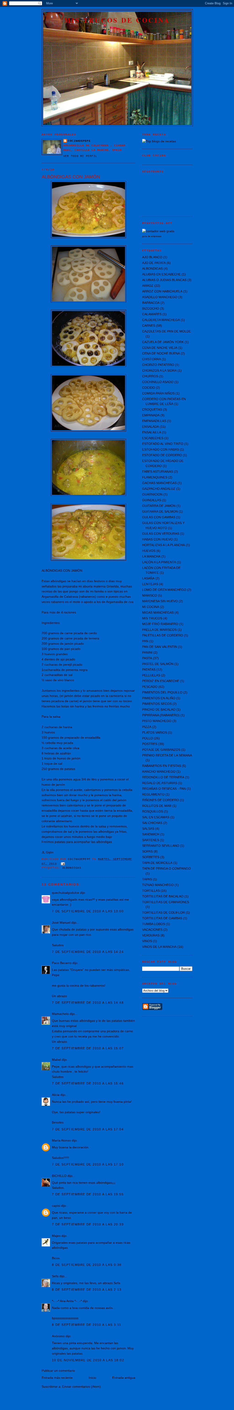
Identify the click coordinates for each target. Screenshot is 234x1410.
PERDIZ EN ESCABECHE (160, 681)
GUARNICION (152, 494)
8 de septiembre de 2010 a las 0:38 (87, 1265)
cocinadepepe (79, 141)
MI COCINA (150, 607)
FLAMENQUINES (154, 477)
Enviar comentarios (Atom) (81, 1386)
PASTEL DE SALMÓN (157, 664)
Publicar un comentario (58, 1370)
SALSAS (148, 828)
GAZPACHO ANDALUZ (158, 488)
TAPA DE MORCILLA (157, 863)
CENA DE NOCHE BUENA (161, 353)
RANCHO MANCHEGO (159, 771)
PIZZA (146, 727)
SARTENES (150, 840)
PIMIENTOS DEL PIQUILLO (162, 692)
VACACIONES (152, 929)
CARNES (148, 325)
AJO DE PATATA (154, 263)
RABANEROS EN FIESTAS (161, 766)
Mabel (56, 1059)
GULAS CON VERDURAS (160, 533)
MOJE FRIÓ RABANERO (160, 624)
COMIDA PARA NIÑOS (158, 393)
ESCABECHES (152, 438)
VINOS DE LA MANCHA (159, 947)
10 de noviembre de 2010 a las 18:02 (88, 1360)
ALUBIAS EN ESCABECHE (161, 274)
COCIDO (148, 387)
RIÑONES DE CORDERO (160, 800)
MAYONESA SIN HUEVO (160, 601)
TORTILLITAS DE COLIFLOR (163, 912)
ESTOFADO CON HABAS (160, 449)
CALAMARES (152, 314)
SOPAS (147, 851)
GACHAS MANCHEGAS (159, 483)
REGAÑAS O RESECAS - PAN (164, 788)
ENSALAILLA (151, 432)
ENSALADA (150, 426)
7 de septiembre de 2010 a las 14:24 (88, 952)
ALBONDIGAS (71, 868)
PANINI (147, 652)
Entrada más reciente (57, 1377)
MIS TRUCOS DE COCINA (117, 20)
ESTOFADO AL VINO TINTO (162, 444)
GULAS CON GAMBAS (158, 517)
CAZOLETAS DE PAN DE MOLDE (166, 331)
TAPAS (147, 879)
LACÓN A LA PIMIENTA (159, 562)
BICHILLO (59, 1176)
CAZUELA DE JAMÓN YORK (163, 342)
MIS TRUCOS (152, 618)
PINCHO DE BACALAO (159, 709)
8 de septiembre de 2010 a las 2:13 (87, 1289)
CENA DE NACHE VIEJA (159, 347)
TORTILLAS (151, 890)
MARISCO (149, 595)
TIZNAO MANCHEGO (158, 885)
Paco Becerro (62, 963)
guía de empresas (151, 236)
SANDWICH (150, 834)
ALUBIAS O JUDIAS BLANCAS (164, 280)
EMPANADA (151, 415)
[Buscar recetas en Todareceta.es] (159, 141)
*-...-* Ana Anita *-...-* (67, 1301)
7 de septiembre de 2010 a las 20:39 (88, 1224)
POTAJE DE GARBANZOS (161, 749)
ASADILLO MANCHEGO (159, 297)
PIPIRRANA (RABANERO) (161, 715)
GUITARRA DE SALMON (160, 511)
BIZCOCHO (150, 308)
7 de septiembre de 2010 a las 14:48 (88, 1002)
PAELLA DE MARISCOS (159, 629)
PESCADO (149, 686)
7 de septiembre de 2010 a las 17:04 (88, 1129)
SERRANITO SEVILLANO (160, 845)
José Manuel (61, 922)
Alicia (55, 1095)
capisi (56, 1205)
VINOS (147, 941)
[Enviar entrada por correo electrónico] (63, 863)
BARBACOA (151, 303)
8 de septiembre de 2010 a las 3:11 (86, 1325)
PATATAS (148, 669)
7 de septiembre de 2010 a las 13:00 (88, 911)
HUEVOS (148, 551)
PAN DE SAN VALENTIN (159, 647)
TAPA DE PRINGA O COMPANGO (166, 868)
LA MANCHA (151, 556)
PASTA (147, 658)
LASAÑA (148, 578)
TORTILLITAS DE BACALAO (162, 896)
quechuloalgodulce (65, 892)
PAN (145, 641)
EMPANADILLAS (154, 421)
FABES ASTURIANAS (157, 471)
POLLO (147, 738)
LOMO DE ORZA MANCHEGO (164, 590)
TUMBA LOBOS (153, 924)
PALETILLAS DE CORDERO (162, 635)
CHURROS (150, 376)
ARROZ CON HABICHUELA (162, 291)
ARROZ (147, 285)
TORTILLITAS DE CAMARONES (165, 902)
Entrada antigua (123, 1377)
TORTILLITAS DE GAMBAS (162, 918)
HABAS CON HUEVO (157, 539)
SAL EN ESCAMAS (155, 817)
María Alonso (61, 1140)
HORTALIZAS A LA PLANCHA (163, 545)
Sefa (55, 1276)
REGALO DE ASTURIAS (159, 783)
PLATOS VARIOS (154, 732)
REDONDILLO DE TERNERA (163, 777)
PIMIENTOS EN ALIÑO (158, 698)
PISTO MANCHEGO (156, 721)
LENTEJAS (150, 584)
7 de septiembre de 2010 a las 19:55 (88, 1194)
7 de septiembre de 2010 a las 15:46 (88, 1083)
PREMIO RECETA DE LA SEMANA (167, 755)
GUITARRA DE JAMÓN (159, 506)
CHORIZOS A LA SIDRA (159, 370)
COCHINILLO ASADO (157, 382)
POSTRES (149, 744)
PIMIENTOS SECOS (157, 704)
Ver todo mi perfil (80, 156)
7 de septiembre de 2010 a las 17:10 (88, 1164)
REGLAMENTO (153, 794)
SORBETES (150, 857)
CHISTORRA (151, 359)
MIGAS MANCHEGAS (158, 612)
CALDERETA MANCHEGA (161, 320)
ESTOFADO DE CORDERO (162, 455)
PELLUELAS (151, 675)
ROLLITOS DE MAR (156, 806)
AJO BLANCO (152, 257)
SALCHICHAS (152, 823)
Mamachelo (60, 1014)
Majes (56, 1236)
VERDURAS (151, 935)
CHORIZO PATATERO (158, 365)
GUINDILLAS (151, 500)
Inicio (92, 1377)
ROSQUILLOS (152, 811)
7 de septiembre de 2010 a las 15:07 (88, 1048)
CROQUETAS (152, 409)
